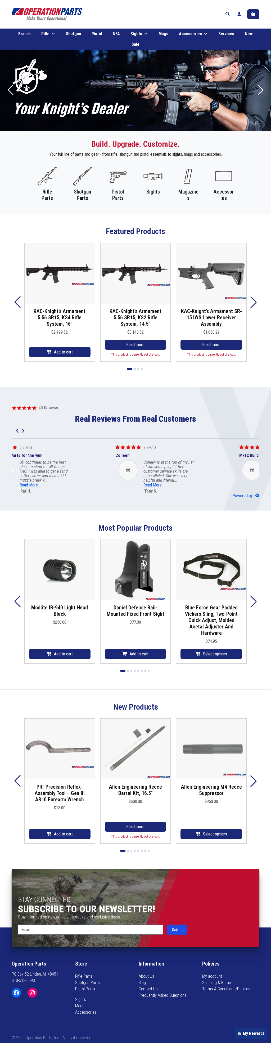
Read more (135, 344)
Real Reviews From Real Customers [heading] (135, 419)
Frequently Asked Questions (163, 995)
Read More (48, 485)
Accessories (190, 33)
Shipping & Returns (218, 982)
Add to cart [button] (63, 352)
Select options (215, 653)
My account (212, 976)
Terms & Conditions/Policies (226, 988)
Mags (163, 33)
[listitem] (51, 468)
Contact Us (148, 988)
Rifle (45, 33)
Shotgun (73, 33)
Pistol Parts (85, 988)
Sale (135, 44)
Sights (136, 33)
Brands (24, 33)
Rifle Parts (84, 976)
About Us (146, 976)
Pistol (97, 33)
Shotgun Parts (87, 982)
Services (226, 33)
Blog (142, 982)
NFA (116, 33)
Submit (177, 929)
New (249, 33)
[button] (260, 90)
